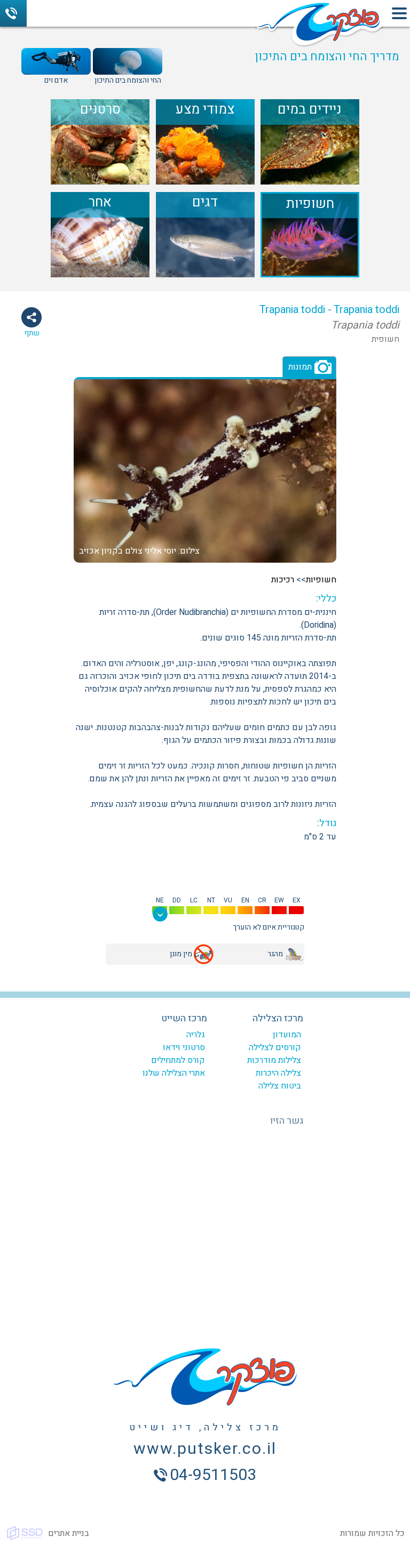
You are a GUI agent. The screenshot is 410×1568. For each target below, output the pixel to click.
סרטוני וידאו (184, 1047)
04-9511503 (13, 13)
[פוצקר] (319, 26)
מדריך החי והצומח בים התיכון (327, 56)
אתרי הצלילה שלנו (174, 1073)
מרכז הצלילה (278, 1018)
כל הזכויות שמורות (372, 1533)
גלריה (195, 1034)
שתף (32, 333)
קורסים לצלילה (275, 1047)
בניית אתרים (68, 1533)
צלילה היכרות (278, 1073)
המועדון (287, 1034)
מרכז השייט (184, 1018)
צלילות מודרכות (274, 1060)
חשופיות (321, 579)
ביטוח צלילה (279, 1085)
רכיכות (282, 579)
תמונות (300, 367)
